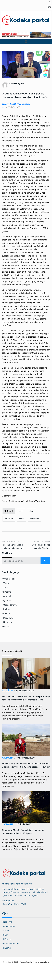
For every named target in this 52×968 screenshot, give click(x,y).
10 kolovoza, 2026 (26, 758)
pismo (21, 518)
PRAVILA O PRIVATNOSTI (14, 904)
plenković (34, 518)
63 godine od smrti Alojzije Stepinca (41, 545)
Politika (6, 609)
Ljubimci (7, 600)
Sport (5, 587)
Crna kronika (9, 579)
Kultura (6, 613)
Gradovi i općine (11, 943)
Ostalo (6, 626)
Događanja (8, 618)
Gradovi (5, 104)
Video (6, 583)
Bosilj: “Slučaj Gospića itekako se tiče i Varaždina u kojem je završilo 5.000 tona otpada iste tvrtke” (26, 765)
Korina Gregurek (16, 83)
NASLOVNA (15, 104)
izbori (31, 511)
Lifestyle (7, 592)
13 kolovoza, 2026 (25, 690)
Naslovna (7, 922)
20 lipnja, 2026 (24, 824)
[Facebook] (49, 7)
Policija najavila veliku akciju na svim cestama (13, 545)
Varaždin (26, 104)
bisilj (21, 511)
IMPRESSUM (8, 900)
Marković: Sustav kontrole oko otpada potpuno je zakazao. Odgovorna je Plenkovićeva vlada (26, 698)
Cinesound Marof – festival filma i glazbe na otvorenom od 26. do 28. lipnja (23, 832)
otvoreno (9, 518)
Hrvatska (7, 622)
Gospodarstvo (10, 605)
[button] (26, 41)
